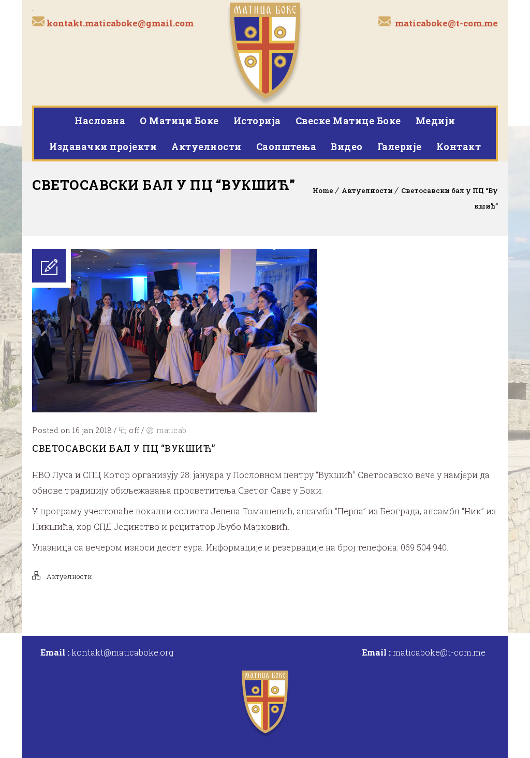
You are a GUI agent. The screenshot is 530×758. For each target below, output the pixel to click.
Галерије (399, 146)
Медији (435, 120)
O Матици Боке (179, 120)
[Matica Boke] (265, 53)
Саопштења (286, 146)
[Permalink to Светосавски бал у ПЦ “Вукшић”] (174, 409)
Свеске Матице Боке (348, 120)
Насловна (100, 120)
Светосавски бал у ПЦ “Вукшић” (123, 448)
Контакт (458, 146)
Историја (257, 120)
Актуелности (206, 146)
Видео (347, 146)
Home (323, 190)
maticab (171, 430)
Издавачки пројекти (103, 146)
